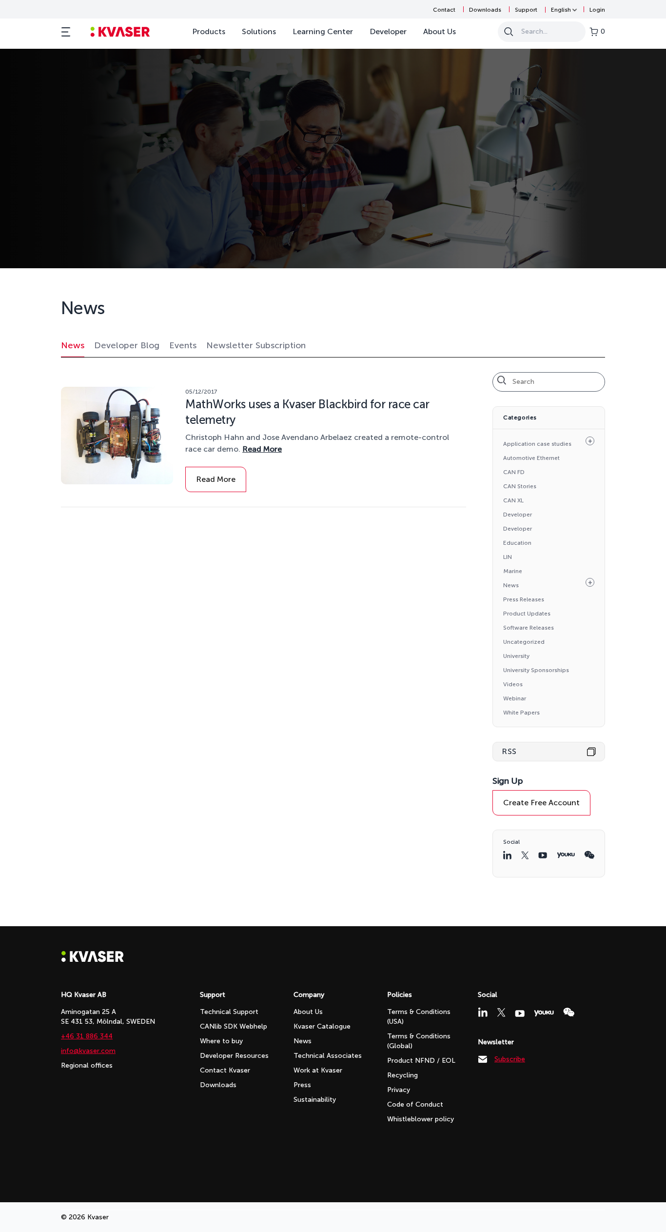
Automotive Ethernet (531, 458)
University (516, 656)
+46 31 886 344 (87, 1036)
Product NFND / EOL (421, 1060)
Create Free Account (541, 802)
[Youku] (544, 1013)
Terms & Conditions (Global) (419, 1041)
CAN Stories (519, 486)
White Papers (521, 712)
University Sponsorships (536, 670)
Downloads (485, 9)
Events (182, 345)
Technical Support (229, 1012)
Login (597, 9)
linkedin (507, 855)
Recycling (402, 1075)
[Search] (508, 32)
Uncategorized (524, 641)
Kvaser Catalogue (322, 1026)
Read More (262, 449)
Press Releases (523, 599)
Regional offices (87, 1065)
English (561, 9)
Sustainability (315, 1099)
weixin (589, 855)
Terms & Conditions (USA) (419, 1017)
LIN (507, 557)
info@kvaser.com (88, 1051)
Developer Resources (234, 1056)
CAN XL (513, 500)
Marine (512, 571)
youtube (542, 855)
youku (566, 855)
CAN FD (514, 472)
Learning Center (323, 31)
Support (526, 9)
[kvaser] (120, 32)
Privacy (398, 1090)
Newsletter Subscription (256, 345)
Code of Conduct (415, 1104)
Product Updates (526, 613)
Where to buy (221, 1041)
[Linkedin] (483, 1012)
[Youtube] (520, 1013)
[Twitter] (501, 1012)
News (72, 345)
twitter (525, 855)
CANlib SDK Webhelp (233, 1026)
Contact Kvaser (225, 1070)
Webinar (514, 698)
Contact (444, 9)
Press (302, 1085)
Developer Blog (126, 345)
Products (208, 31)
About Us (439, 31)
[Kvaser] (92, 959)
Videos (513, 684)
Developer (388, 31)
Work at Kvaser (318, 1070)
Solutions (259, 31)
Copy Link (591, 751)
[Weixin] (568, 1012)
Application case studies (537, 443)
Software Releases (528, 627)
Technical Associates (328, 1056)
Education (517, 542)
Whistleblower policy (420, 1119)
